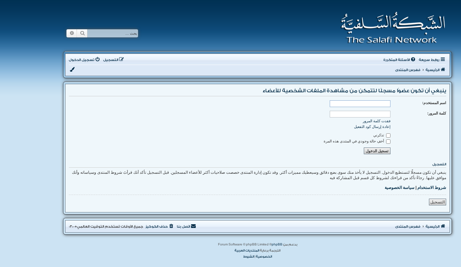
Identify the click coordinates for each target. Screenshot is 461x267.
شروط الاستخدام (431, 187)
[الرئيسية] (390, 27)
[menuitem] (399, 60)
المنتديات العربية (247, 250)
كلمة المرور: (436, 113)
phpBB (277, 244)
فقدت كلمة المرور (376, 121)
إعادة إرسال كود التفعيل (372, 127)
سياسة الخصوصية (399, 187)
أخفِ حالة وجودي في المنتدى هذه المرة (354, 141)
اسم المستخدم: (434, 103)
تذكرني (379, 135)
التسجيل (437, 202)
